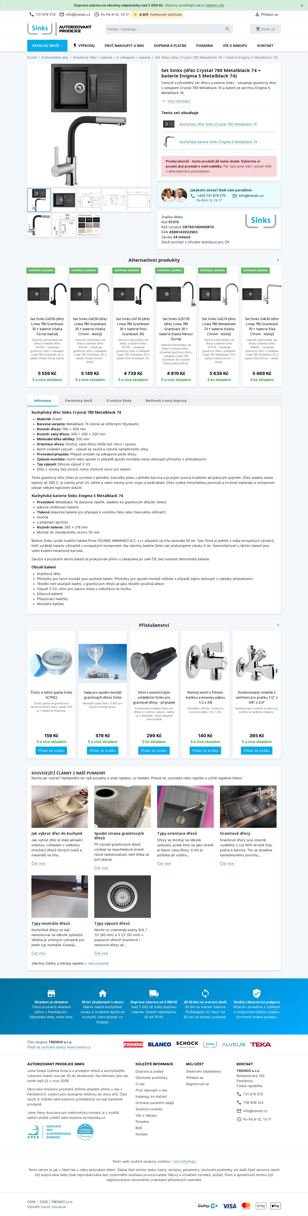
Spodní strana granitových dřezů (119, 835)
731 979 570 (42, 14)
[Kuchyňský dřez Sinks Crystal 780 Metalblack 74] (169, 124)
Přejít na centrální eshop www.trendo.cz (59, 1047)
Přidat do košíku (51, 750)
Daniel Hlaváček (53, 1207)
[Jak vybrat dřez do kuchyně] (59, 807)
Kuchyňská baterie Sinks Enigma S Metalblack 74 (218, 142)
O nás (140, 1084)
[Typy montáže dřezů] (59, 896)
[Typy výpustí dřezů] (122, 896)
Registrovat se (197, 1084)
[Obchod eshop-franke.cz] (133, 1044)
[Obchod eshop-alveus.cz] (233, 1044)
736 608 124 (253, 1102)
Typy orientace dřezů (177, 833)
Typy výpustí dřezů (112, 923)
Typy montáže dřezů (50, 923)
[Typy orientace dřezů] (185, 807)
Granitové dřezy (235, 833)
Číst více (38, 863)
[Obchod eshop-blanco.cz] (159, 1044)
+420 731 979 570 (211, 195)
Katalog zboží (46, 45)
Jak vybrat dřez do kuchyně (56, 833)
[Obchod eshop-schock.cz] (187, 1044)
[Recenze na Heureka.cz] (85, 1134)
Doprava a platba (170, 45)
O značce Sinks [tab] (118, 400)
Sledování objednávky (203, 1071)
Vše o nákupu (235, 45)
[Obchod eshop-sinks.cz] (210, 1044)
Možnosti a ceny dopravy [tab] (166, 400)
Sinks (178, 217)
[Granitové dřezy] (248, 807)
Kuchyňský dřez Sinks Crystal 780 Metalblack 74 (218, 124)
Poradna (204, 45)
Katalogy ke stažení (151, 1096)
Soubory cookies (149, 1109)
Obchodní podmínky (152, 1078)
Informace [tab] (42, 400)
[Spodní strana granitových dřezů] (122, 807)
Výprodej (83, 45)
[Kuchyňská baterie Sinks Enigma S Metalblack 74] (169, 141)
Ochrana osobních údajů (155, 1103)
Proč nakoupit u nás (124, 45)
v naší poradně (96, 963)
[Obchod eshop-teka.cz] (260, 1044)
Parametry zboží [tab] (78, 400)
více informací (184, 1161)
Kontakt (265, 45)
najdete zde (214, 5)
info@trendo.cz (74, 14)
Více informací (178, 101)
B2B (139, 1128)
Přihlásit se (194, 1078)
